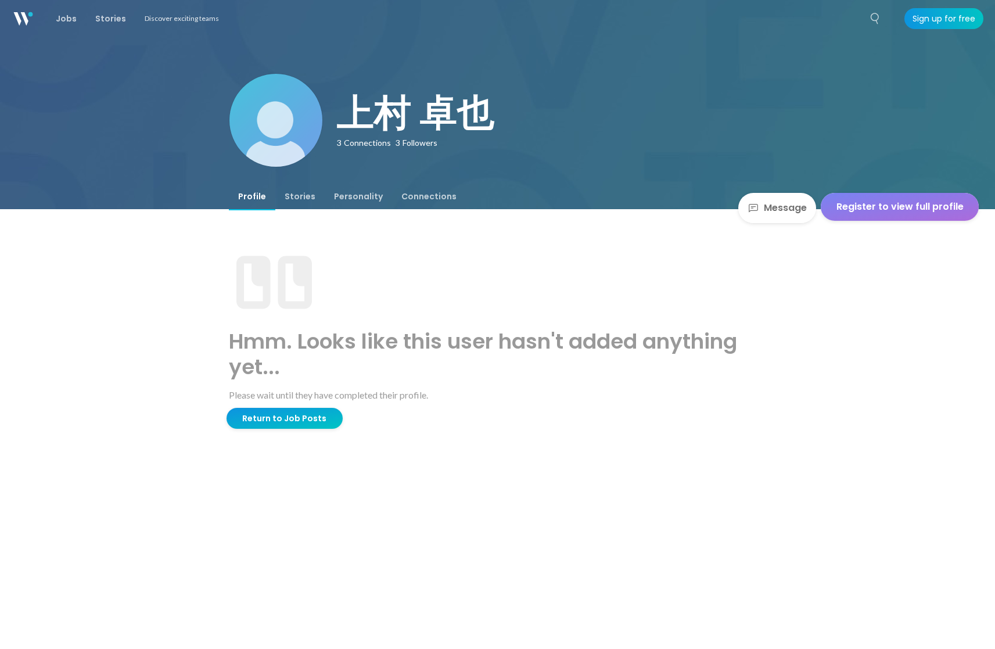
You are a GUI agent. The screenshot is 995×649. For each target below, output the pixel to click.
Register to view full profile (900, 206)
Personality (358, 196)
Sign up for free (944, 18)
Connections (429, 196)
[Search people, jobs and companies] (875, 18)
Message (785, 207)
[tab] (252, 196)
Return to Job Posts (284, 418)
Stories (300, 196)
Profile (252, 196)
